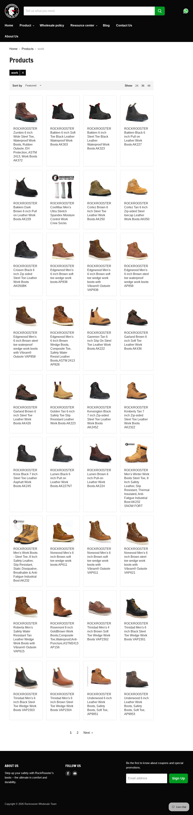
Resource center (82, 25)
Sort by (17, 85)
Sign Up (178, 778)
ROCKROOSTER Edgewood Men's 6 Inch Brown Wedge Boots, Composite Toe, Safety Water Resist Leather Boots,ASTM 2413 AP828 (62, 348)
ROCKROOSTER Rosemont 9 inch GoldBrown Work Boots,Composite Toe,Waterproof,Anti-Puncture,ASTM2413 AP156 (64, 635)
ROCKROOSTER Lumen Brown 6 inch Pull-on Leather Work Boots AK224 (99, 478)
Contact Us (124, 25)
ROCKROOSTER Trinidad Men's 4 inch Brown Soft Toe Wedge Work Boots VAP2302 (99, 631)
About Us (11, 36)
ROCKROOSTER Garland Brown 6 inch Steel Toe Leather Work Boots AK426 (25, 415)
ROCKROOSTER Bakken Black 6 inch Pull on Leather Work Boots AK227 (136, 136)
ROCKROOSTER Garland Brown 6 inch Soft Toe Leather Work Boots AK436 (136, 340)
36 (142, 85)
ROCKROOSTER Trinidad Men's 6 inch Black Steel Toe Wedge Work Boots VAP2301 (136, 631)
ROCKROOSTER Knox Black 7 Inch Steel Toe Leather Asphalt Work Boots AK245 (25, 478)
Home (9, 25)
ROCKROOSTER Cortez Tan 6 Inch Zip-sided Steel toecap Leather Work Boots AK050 (136, 211)
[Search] (160, 11)
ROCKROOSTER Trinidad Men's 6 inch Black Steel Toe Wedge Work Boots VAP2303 (25, 702)
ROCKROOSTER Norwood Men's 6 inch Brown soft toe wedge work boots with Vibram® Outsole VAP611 (99, 560)
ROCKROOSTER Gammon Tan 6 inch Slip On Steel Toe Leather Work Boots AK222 (99, 340)
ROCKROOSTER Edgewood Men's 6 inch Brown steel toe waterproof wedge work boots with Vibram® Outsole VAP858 (25, 344)
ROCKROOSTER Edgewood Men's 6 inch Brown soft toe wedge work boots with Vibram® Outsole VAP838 (99, 277)
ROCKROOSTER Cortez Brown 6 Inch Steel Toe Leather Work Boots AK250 (99, 211)
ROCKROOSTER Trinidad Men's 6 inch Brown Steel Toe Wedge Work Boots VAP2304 (62, 702)
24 (136, 85)
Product (26, 25)
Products (28, 48)
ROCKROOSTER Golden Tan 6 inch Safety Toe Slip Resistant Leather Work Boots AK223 (63, 415)
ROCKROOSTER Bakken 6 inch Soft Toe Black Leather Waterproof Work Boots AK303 (62, 136)
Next (86, 732)
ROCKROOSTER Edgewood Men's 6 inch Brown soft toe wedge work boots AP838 (62, 274)
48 (148, 85)
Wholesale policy (52, 25)
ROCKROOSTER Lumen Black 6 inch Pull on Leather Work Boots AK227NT (62, 478)
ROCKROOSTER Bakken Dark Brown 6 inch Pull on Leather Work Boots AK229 (25, 211)
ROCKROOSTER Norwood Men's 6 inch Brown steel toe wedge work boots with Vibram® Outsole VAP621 (136, 560)
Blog (106, 25)
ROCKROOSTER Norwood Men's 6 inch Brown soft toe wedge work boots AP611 (62, 556)
